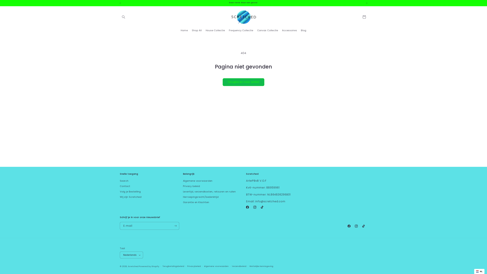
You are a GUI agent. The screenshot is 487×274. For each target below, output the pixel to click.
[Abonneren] (175, 226)
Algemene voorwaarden (198, 180)
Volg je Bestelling (130, 191)
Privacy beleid (191, 186)
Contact (125, 186)
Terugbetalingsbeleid (173, 266)
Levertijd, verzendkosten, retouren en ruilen (209, 191)
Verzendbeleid (239, 266)
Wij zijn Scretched (131, 197)
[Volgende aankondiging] (367, 3)
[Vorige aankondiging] (120, 3)
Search (124, 180)
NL (481, 271)
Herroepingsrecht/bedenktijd (201, 197)
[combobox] (479, 271)
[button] (123, 17)
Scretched (133, 266)
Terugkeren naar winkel (243, 82)
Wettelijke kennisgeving (261, 266)
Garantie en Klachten (196, 202)
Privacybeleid (194, 266)
